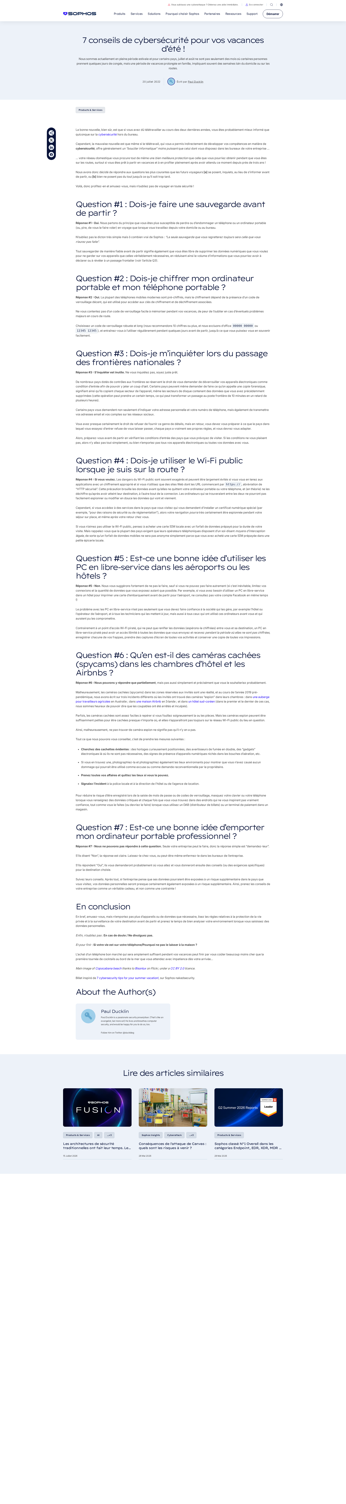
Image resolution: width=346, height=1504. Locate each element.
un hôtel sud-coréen (201, 701)
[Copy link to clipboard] (51, 133)
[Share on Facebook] (51, 154)
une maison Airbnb (148, 701)
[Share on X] (51, 140)
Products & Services (90, 110)
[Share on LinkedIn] (51, 147)
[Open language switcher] (281, 4)
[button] (254, 5)
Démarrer (273, 14)
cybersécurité (107, 134)
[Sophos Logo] (79, 14)
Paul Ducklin (195, 81)
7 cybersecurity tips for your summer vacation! (128, 978)
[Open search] (271, 4)
